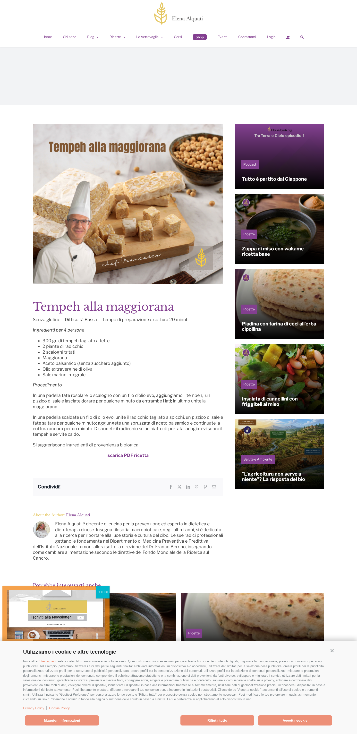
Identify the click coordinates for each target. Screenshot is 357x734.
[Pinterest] (205, 487)
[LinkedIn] (188, 487)
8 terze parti (47, 661)
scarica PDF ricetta (128, 455)
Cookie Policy (59, 708)
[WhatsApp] (197, 487)
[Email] (214, 487)
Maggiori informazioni (62, 720)
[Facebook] (170, 487)
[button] (332, 651)
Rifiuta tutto (217, 720)
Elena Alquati (78, 514)
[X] (179, 487)
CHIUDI (103, 592)
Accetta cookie (295, 720)
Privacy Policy (33, 708)
